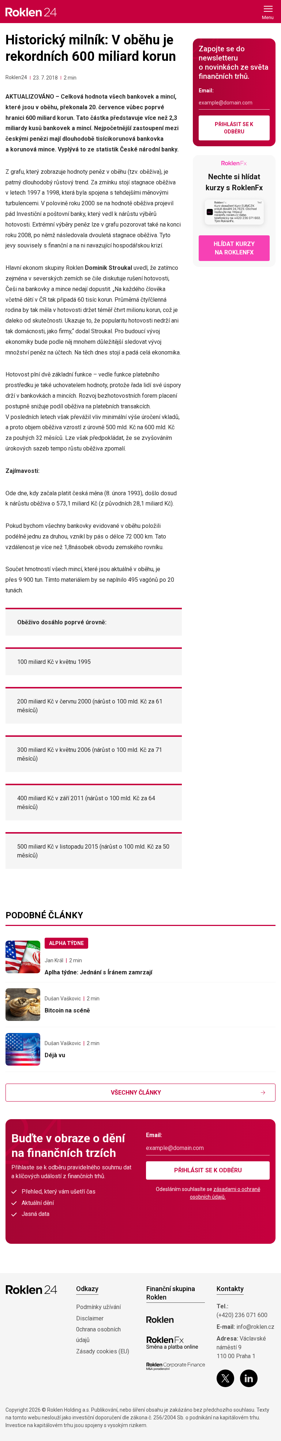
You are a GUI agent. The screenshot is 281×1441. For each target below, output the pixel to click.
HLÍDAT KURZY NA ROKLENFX (234, 248)
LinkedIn (249, 1378)
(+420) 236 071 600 (242, 1315)
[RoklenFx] (172, 1343)
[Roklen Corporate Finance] (175, 1366)
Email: (206, 90)
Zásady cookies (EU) (102, 1351)
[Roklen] (160, 1319)
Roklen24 (16, 77)
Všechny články (136, 1092)
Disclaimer (90, 1318)
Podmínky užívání (98, 1307)
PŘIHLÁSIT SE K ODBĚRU (234, 128)
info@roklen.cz (255, 1326)
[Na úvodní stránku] (31, 12)
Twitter (225, 1378)
